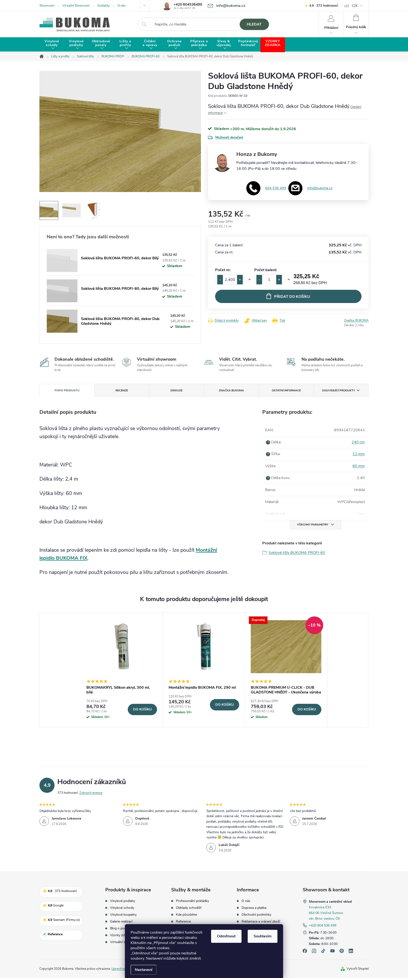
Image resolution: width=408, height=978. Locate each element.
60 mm (359, 466)
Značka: (356, 320)
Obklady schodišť (188, 908)
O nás (121, 6)
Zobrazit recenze (90, 793)
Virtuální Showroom (75, 6)
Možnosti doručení (229, 137)
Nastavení (143, 969)
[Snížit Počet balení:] (259, 279)
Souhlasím (263, 936)
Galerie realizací (121, 921)
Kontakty (104, 6)
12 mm (359, 454)
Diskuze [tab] (176, 390)
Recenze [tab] (121, 390)
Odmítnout (226, 936)
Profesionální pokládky (192, 901)
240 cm (358, 442)
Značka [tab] (231, 390)
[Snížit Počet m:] (220, 279)
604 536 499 (275, 188)
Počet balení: (265, 270)
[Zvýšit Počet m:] (240, 279)
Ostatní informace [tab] (286, 390)
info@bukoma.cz (319, 188)
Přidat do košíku (292, 296)
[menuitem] (51, 44)
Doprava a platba (254, 908)
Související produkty (338, 390)
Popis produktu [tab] (67, 390)
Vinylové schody (122, 908)
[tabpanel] (122, 670)
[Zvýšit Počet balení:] (279, 279)
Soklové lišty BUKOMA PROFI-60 (296, 552)
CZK (355, 6)
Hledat (254, 24)
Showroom (46, 6)
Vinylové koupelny (123, 915)
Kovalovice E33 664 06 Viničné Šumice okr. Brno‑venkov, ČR (326, 913)
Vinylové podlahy (122, 901)
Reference (183, 921)
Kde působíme (186, 915)
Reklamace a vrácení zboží (261, 921)
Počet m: (222, 270)
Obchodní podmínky (256, 915)
